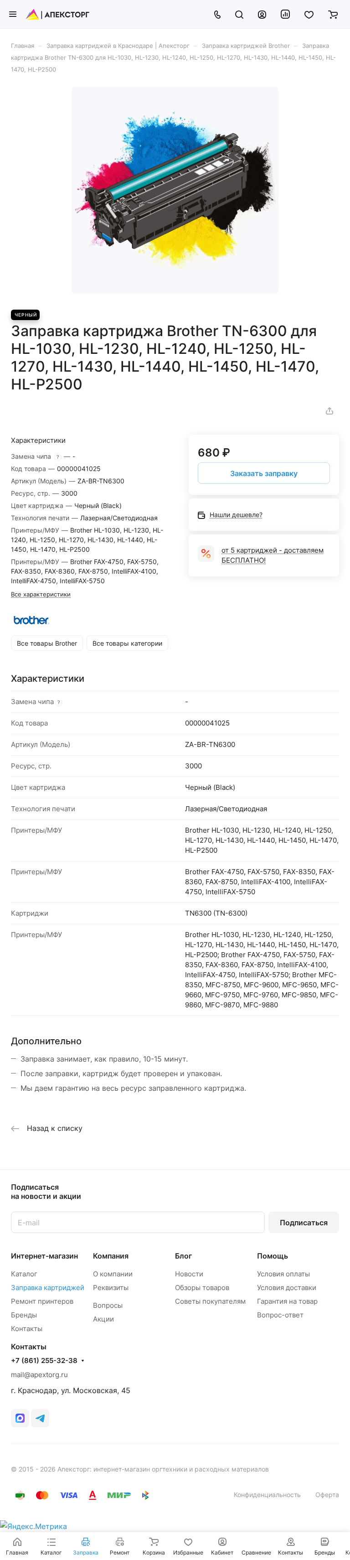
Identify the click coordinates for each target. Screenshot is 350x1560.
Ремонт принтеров (42, 1301)
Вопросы (108, 1305)
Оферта (327, 1494)
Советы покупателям (210, 1301)
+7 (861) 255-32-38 (44, 1361)
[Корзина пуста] (333, 14)
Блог (183, 1255)
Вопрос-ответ (280, 1315)
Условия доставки (286, 1287)
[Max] (20, 1418)
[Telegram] (40, 1418)
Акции (103, 1319)
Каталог (24, 1274)
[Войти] (262, 14)
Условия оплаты (283, 1274)
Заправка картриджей (47, 1287)
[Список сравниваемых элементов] (285, 14)
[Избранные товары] (309, 14)
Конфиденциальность (267, 1494)
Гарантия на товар (287, 1301)
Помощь (272, 1255)
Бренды (24, 1315)
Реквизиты (111, 1287)
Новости (189, 1274)
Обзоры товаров (202, 1287)
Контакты (26, 1328)
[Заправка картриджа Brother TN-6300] (175, 190)
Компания (111, 1255)
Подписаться (304, 1222)
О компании (113, 1274)
